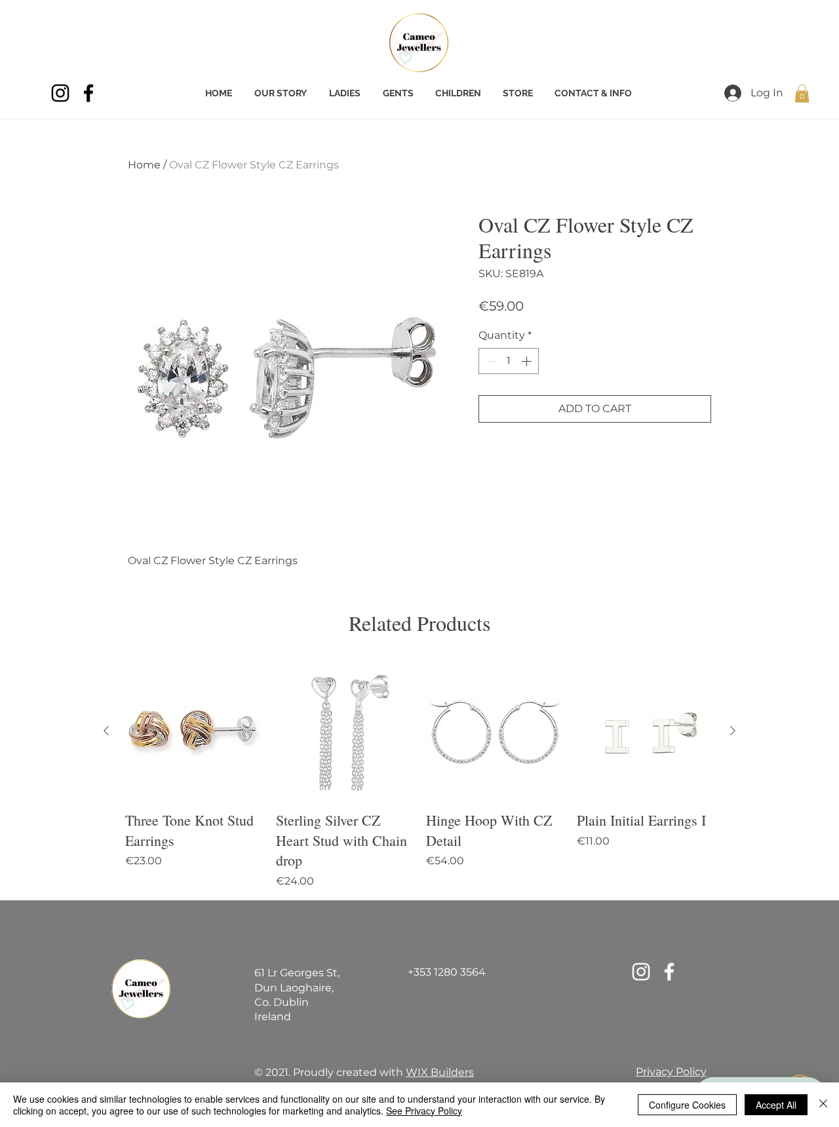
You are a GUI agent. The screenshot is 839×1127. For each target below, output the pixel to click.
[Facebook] (88, 93)
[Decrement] (489, 361)
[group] (419, 776)
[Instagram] (60, 93)
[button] (802, 93)
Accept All (776, 1104)
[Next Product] (733, 730)
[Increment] (527, 361)
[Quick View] (194, 731)
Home (144, 165)
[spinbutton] (508, 361)
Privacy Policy (671, 1071)
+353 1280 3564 (447, 972)
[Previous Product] (106, 730)
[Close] (823, 1105)
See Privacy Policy (424, 1110)
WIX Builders (440, 1072)
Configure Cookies (687, 1104)
